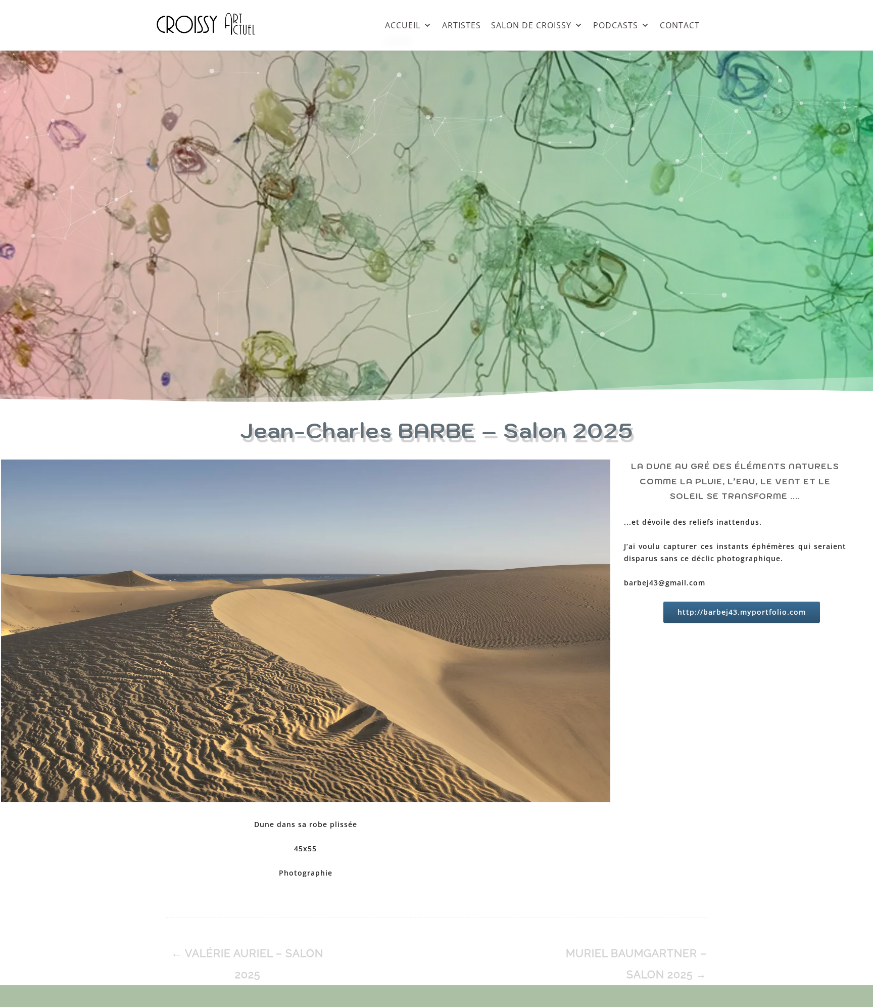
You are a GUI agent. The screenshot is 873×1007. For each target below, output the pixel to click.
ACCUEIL (402, 25)
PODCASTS (615, 25)
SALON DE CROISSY (531, 25)
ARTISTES (461, 25)
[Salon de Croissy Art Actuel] (213, 45)
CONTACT (680, 25)
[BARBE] (305, 633)
